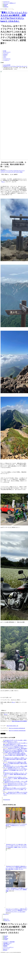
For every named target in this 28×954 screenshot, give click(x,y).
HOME (4, 50)
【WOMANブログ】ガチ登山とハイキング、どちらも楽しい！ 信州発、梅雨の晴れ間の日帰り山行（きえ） (15, 778)
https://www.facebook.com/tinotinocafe (17, 728)
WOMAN (5, 54)
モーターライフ (6, 52)
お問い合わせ (6, 944)
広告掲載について (7, 943)
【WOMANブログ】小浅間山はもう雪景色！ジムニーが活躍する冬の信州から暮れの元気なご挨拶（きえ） (15, 763)
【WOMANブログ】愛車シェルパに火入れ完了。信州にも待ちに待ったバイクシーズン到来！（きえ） (15, 793)
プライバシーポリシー (8, 947)
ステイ (4, 57)
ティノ (5, 172)
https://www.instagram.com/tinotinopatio (17, 730)
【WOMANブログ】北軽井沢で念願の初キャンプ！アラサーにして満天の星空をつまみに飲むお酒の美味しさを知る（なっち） (16, 868)
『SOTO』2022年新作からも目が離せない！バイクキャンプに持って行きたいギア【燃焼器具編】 (16, 889)
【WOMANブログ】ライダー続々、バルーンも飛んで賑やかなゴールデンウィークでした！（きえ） (15, 785)
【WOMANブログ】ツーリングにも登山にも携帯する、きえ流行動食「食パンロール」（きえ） (15, 770)
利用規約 (5, 945)
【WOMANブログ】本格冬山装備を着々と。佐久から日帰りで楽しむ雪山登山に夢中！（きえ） (15, 755)
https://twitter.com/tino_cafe (12, 725)
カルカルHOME (6, 65)
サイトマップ (6, 948)
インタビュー (6, 60)
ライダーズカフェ (16, 172)
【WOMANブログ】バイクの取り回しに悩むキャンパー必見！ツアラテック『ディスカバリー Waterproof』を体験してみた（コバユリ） (16, 846)
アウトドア (5, 53)
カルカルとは (6, 1)
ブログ (18, 66)
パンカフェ (9, 172)
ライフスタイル (6, 58)
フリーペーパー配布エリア (9, 3)
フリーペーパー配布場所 (9, 941)
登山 (21, 172)
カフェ (2, 172)
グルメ (4, 56)
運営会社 (5, 950)
